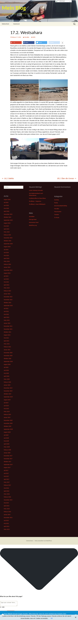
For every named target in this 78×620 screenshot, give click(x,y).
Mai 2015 (6, 503)
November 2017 (8, 458)
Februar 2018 (7, 450)
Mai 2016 (6, 488)
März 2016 (7, 494)
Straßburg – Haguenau (35, 201)
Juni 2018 (6, 438)
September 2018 (8, 429)
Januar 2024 (7, 267)
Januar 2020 (7, 385)
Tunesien (56, 214)
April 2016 (6, 491)
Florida (56, 203)
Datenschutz (5, 24)
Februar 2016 (7, 497)
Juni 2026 (6, 205)
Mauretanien (57, 211)
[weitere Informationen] (62, 42)
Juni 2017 (6, 473)
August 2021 (7, 335)
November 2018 (8, 423)
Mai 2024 (6, 255)
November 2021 (8, 329)
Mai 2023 (6, 282)
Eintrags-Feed (32, 219)
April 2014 (6, 506)
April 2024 (6, 258)
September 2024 (8, 244)
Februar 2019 (7, 414)
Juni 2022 (6, 311)
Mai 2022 (6, 314)
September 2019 (8, 397)
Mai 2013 (6, 523)
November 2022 (8, 299)
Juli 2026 (6, 202)
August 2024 (7, 246)
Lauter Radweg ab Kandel (36, 190)
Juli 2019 (6, 403)
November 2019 (8, 391)
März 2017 (7, 482)
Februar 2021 (7, 347)
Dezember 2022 (8, 297)
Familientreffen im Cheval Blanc (37, 198)
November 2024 (8, 238)
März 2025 (7, 232)
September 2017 (8, 464)
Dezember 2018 (8, 420)
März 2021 (7, 344)
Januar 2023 (7, 294)
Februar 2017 (7, 485)
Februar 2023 (7, 291)
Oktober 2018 (7, 426)
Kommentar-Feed (33, 222)
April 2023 (6, 285)
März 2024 (7, 261)
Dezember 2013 (8, 517)
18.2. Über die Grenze (66, 179)
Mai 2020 (6, 373)
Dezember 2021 (8, 326)
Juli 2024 (6, 249)
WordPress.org (33, 225)
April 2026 (6, 211)
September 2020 (8, 361)
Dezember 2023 (8, 270)
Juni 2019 (6, 405)
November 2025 (8, 214)
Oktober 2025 (7, 217)
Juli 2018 (6, 435)
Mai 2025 (6, 226)
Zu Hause (56, 217)
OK (52, 618)
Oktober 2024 (7, 241)
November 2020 (8, 355)
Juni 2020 (6, 370)
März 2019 (7, 411)
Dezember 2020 (8, 352)
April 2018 (6, 444)
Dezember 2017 (8, 456)
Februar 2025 (7, 235)
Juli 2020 (6, 367)
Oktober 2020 (7, 358)
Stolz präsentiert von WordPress (43, 541)
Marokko (26, 37)
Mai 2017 (6, 476)
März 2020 (7, 379)
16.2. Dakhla (8, 179)
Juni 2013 (6, 520)
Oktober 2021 (7, 332)
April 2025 (6, 229)
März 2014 (7, 509)
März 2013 (7, 529)
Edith (34, 37)
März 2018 (7, 447)
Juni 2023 (6, 279)
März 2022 (7, 320)
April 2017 (6, 479)
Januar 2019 (7, 417)
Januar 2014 (7, 514)
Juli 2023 (6, 276)
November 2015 (8, 500)
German (62, 1)
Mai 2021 (6, 338)
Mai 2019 (6, 408)
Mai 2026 (6, 208)
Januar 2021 (7, 350)
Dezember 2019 (8, 388)
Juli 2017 (6, 470)
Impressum (16, 24)
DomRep (56, 200)
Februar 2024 (7, 264)
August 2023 (7, 273)
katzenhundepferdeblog (60, 206)
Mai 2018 (6, 441)
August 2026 (7, 199)
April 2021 (6, 341)
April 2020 (6, 376)
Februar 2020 (7, 382)
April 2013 (6, 526)
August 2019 (7, 400)
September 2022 (8, 305)
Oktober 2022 (7, 302)
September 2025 (8, 220)
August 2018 (7, 432)
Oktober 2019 (7, 394)
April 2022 (6, 317)
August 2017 (7, 467)
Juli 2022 (6, 308)
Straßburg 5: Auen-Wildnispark (37, 204)
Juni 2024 (6, 252)
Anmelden (31, 216)
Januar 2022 (7, 323)
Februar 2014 (7, 511)
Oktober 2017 (7, 461)
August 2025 (7, 223)
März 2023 (7, 288)
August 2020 (7, 364)
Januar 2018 (7, 453)
